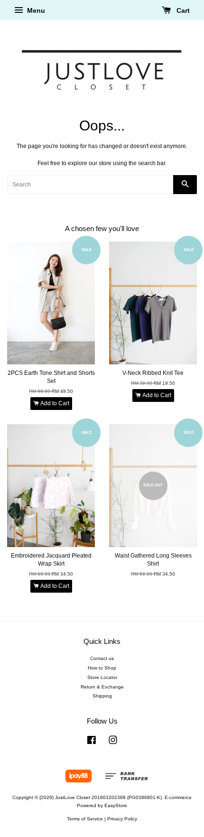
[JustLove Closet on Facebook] (91, 742)
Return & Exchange (102, 686)
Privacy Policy (122, 818)
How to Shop (102, 667)
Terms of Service (85, 818)
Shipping (102, 695)
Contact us (102, 658)
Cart (182, 10)
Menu (35, 10)
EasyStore (115, 805)
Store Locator (102, 677)
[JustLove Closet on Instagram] (113, 742)
